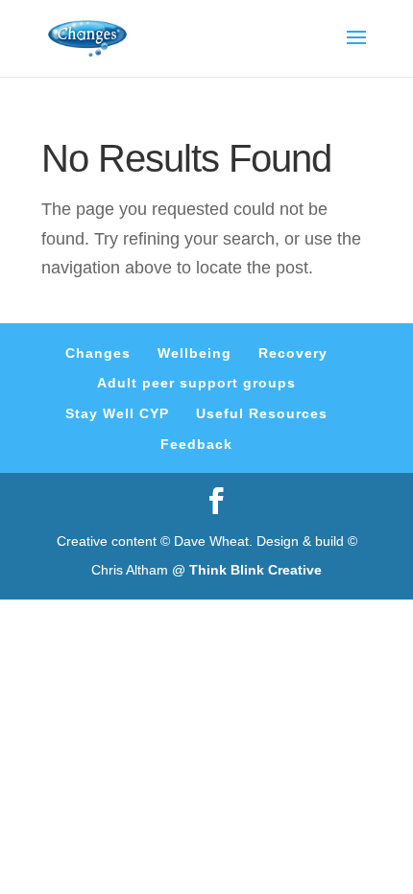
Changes (98, 353)
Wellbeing (194, 353)
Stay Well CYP (117, 413)
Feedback (196, 444)
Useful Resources (262, 413)
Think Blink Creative (255, 569)
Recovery (293, 353)
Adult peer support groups (196, 382)
